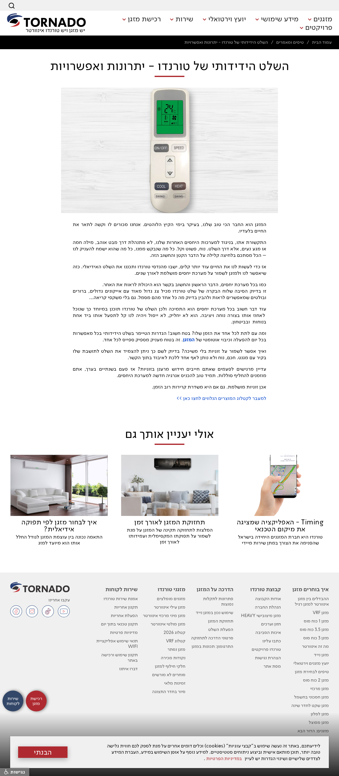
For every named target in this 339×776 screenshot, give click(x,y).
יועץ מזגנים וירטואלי (311, 663)
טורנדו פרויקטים (266, 649)
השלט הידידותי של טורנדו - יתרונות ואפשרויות (226, 42)
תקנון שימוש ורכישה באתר (119, 657)
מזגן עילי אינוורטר (169, 607)
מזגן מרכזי (319, 688)
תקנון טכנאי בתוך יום (119, 623)
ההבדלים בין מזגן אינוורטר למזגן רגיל (312, 601)
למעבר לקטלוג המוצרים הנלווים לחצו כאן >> (221, 398)
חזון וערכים (271, 623)
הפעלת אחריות (124, 615)
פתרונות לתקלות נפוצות (218, 601)
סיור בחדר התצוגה (168, 691)
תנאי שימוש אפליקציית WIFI (116, 643)
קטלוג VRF (175, 640)
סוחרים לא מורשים (168, 674)
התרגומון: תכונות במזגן (212, 646)
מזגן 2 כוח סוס (316, 680)
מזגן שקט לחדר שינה (310, 705)
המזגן (189, 340)
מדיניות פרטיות (123, 632)
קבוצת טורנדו (265, 589)
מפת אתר (272, 666)
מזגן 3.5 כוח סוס (314, 629)
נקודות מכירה (173, 657)
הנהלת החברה (268, 607)
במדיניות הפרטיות (224, 758)
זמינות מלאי (174, 683)
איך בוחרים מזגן (310, 589)
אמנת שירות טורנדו (120, 598)
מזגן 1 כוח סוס (316, 620)
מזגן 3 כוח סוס (316, 637)
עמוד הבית (322, 42)
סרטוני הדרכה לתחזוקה (212, 637)
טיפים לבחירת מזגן (312, 671)
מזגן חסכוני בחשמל (311, 696)
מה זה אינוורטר (315, 646)
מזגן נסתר (176, 649)
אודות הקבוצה (268, 598)
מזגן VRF (321, 612)
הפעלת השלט (220, 629)
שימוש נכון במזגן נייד (214, 612)
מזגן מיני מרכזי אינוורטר (164, 615)
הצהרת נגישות (268, 657)
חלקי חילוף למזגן (170, 666)
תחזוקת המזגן (220, 620)
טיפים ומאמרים (290, 42)
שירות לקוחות (121, 589)
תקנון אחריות (125, 607)
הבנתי (43, 752)
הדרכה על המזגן (215, 589)
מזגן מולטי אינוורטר (168, 623)
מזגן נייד (321, 654)
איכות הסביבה (268, 632)
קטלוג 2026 (174, 632)
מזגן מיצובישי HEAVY (261, 615)
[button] (320, 19)
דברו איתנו (128, 668)
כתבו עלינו (271, 640)
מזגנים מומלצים (171, 598)
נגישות (17, 772)
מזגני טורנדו (171, 589)
